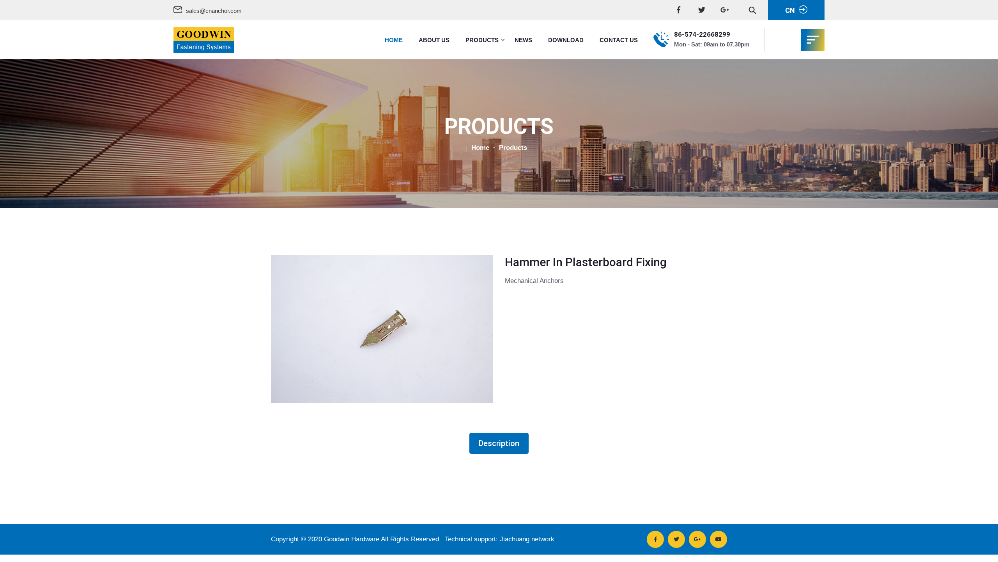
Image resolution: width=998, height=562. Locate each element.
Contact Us (619, 40)
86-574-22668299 (702, 34)
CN (790, 10)
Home (394, 40)
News (523, 40)
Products (482, 40)
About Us (434, 40)
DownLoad (566, 40)
